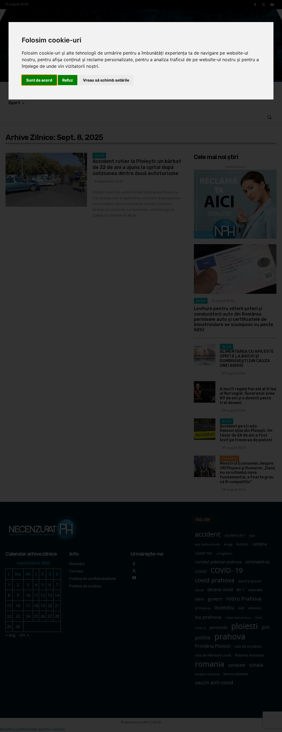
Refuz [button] (67, 80)
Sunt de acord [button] (39, 80)
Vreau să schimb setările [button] (106, 80)
